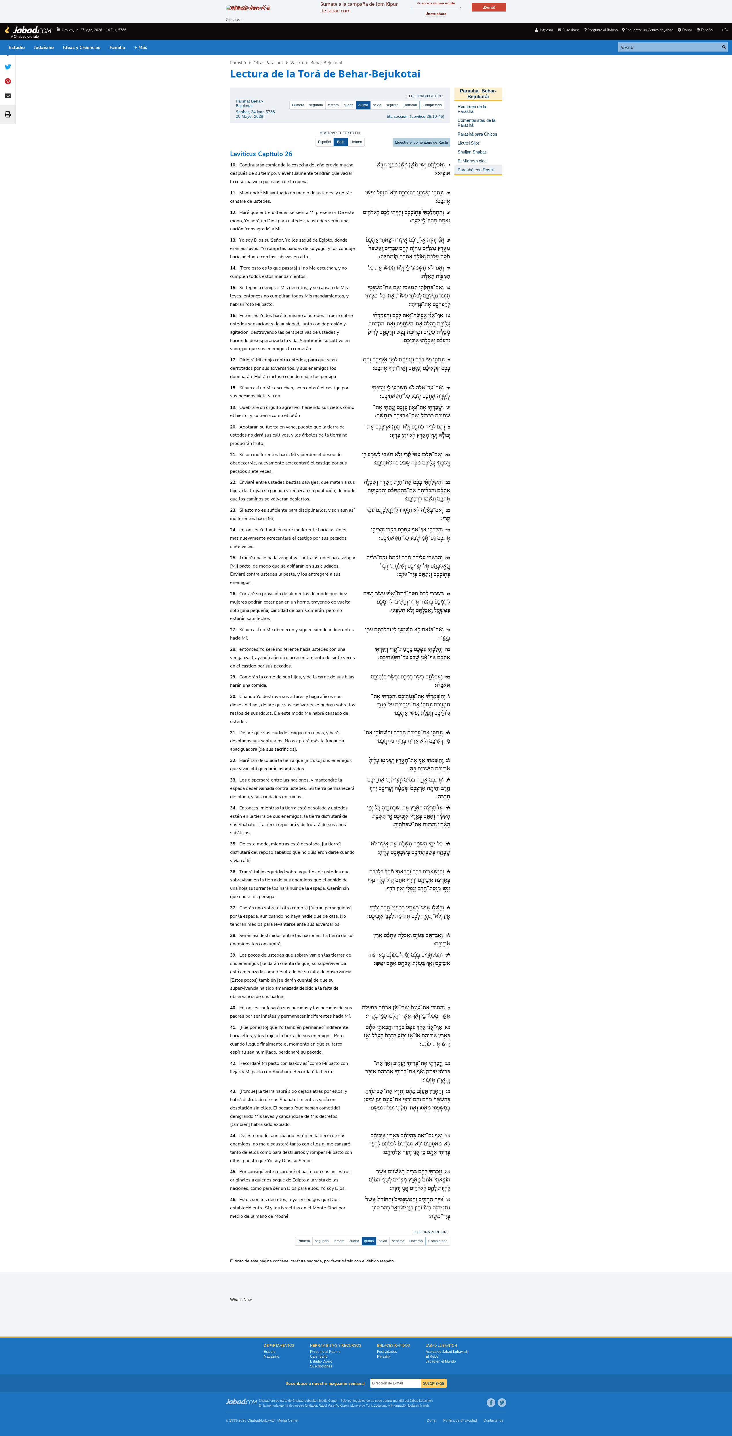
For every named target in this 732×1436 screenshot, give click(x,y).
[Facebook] (491, 1402)
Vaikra (296, 62)
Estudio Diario (321, 1361)
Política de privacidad (460, 1420)
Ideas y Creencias (81, 47)
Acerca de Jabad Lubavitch (447, 1352)
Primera (298, 105)
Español (324, 142)
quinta (363, 105)
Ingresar (546, 29)
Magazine (271, 1357)
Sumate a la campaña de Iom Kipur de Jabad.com (359, 7)
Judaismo (380, 1405)
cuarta (348, 105)
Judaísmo (44, 47)
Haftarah (410, 105)
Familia (117, 47)
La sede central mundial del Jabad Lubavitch (402, 1400)
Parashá (238, 62)
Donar (687, 29)
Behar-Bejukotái (326, 62)
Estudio (17, 47)
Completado (432, 105)
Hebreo (356, 142)
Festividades (387, 1352)
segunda (316, 105)
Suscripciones (321, 1366)
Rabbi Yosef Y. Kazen (334, 1405)
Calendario (319, 1357)
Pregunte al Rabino (603, 29)
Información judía (403, 1405)
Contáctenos (493, 1420)
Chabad (298, 1400)
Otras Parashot (268, 62)
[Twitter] (502, 1402)
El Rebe (432, 1357)
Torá (369, 1405)
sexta (377, 105)
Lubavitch (311, 1400)
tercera (333, 105)
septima (392, 105)
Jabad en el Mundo (441, 1361)
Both (340, 142)
